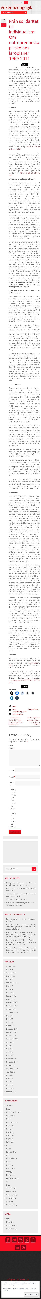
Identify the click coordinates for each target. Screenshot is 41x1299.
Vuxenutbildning (11, 1195)
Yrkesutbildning (11, 1205)
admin (14, 707)
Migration (9, 1165)
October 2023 (11, 966)
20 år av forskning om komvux (16, 899)
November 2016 (11, 1062)
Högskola (9, 1139)
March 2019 (10, 993)
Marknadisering (17, 712)
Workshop (9, 1201)
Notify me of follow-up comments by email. (13, 799)
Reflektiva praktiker (12, 1178)
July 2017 (9, 1045)
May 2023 (9, 970)
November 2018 (11, 1006)
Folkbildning (10, 1132)
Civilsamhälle (10, 1116)
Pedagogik (9, 1172)
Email (12, 777)
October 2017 (11, 1036)
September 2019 (12, 983)
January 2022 (10, 976)
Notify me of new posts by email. (13, 820)
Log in (8, 1219)
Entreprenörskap (33, 709)
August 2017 (10, 1042)
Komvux (9, 1145)
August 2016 (10, 1072)
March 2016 (10, 1088)
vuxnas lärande (11, 1198)
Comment (11, 747)
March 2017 (10, 1055)
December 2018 (11, 1003)
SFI (7, 1182)
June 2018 (9, 1016)
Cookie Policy (6, 1290)
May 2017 (9, 1049)
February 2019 (11, 996)
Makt (8, 1155)
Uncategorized (11, 1192)
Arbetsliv (9, 1106)
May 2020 (9, 979)
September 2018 (12, 1012)
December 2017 (11, 1029)
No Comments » (17, 714)
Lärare (8, 1149)
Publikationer (10, 1175)
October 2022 (11, 973)
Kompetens (10, 1142)
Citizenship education (13, 1112)
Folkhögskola (10, 1135)
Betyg (8, 1109)
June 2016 (9, 1079)
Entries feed (10, 1222)
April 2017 (9, 1052)
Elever (14, 709)
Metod (8, 1162)
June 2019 (9, 986)
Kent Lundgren (11, 919)
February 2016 (11, 1092)
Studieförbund (11, 1188)
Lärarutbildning (11, 1152)
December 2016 (11, 1059)
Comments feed (11, 1225)
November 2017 (11, 1032)
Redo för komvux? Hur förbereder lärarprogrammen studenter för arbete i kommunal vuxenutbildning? (21, 934)
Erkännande (10, 1125)
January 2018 (10, 1026)
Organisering (10, 1168)
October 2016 (11, 1065)
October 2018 (11, 1009)
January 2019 (10, 999)
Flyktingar (9, 1129)
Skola (25, 712)
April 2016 (9, 1085)
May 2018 (9, 1019)
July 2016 (9, 1075)
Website (11, 783)
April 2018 (9, 1022)
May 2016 (9, 1082)
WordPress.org (11, 1229)
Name (12, 770)
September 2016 (12, 1069)
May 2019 (9, 989)
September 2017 (12, 1039)
